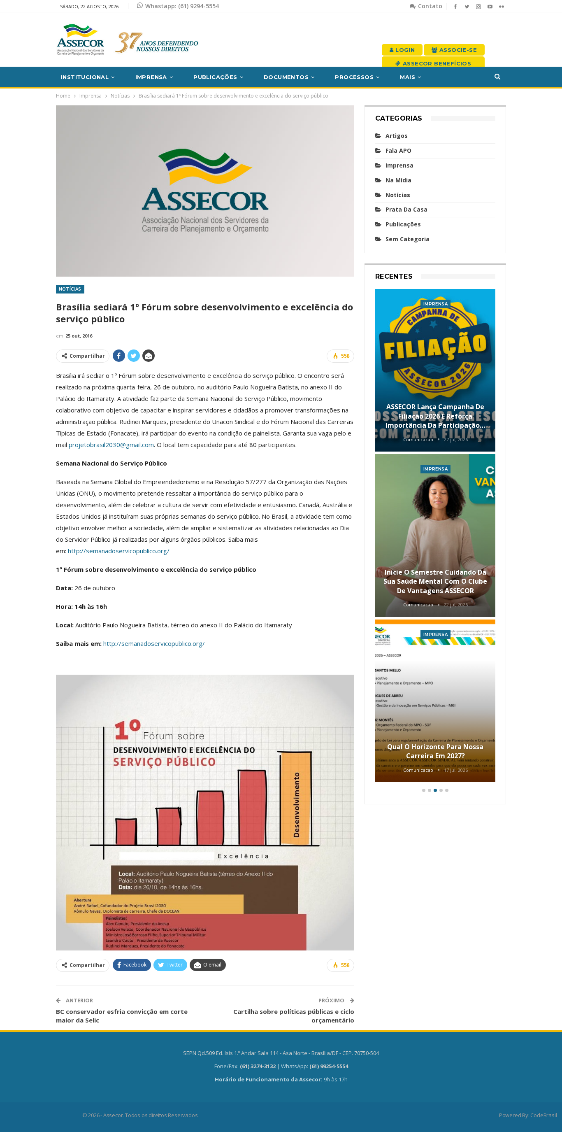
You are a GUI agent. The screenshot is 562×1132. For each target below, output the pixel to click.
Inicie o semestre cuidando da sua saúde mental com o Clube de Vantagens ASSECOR (435, 581)
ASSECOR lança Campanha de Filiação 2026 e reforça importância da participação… (435, 416)
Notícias (70, 289)
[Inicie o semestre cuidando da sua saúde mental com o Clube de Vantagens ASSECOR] (435, 535)
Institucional (85, 77)
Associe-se (457, 50)
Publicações (215, 77)
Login (404, 50)
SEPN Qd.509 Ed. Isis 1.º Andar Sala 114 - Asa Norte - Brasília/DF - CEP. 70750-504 (281, 1053)
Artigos (397, 136)
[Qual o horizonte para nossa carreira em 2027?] (435, 701)
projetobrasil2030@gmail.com (111, 444)
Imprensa (151, 77)
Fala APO (398, 150)
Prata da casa (406, 209)
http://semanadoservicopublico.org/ (119, 551)
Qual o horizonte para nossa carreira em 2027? (435, 751)
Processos (354, 77)
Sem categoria (408, 239)
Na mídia (398, 180)
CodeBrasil (543, 1115)
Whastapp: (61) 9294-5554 (182, 6)
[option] (435, 537)
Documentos (286, 77)
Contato (429, 6)
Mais (407, 77)
